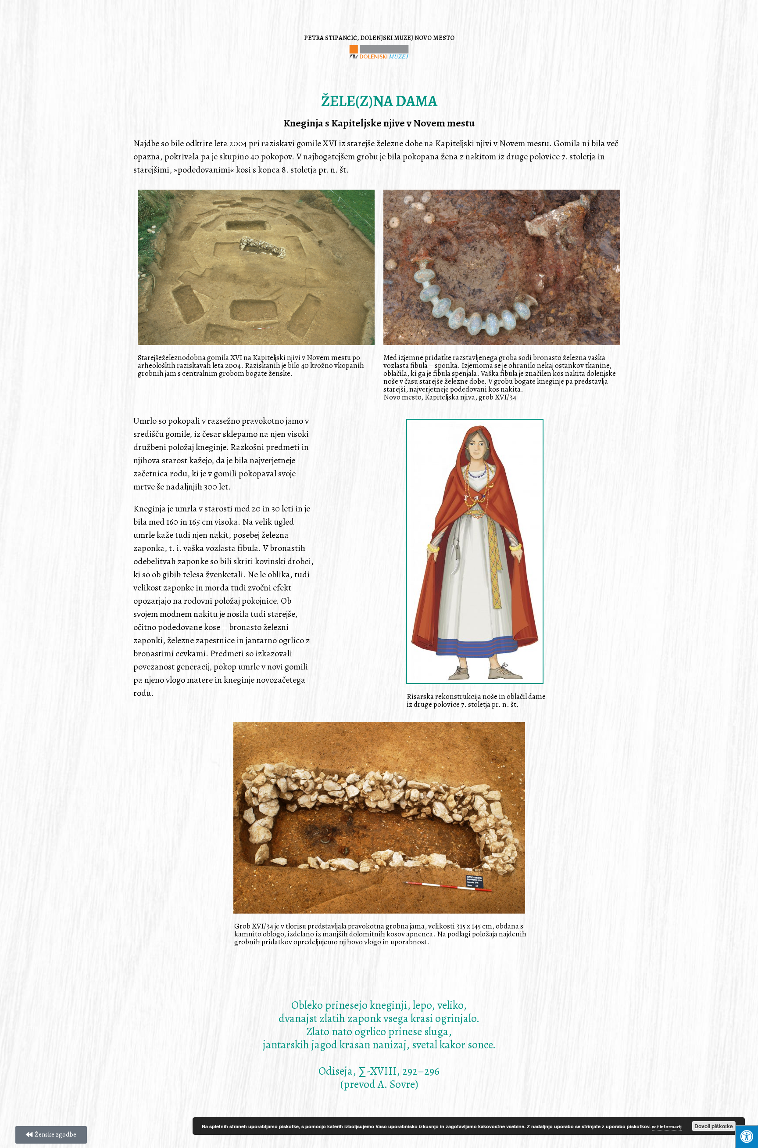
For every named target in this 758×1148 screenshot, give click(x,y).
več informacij (667, 1126)
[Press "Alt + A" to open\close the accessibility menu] (746, 1136)
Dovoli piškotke (713, 1126)
